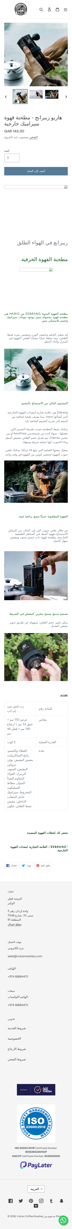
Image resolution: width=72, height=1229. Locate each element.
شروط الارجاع (17, 1049)
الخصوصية (14, 1038)
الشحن (33, 137)
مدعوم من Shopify (54, 1216)
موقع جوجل (15, 924)
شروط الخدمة (17, 1028)
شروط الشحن (17, 1059)
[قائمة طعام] (65, 9)
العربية (35, 1189)
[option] (20, 96)
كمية (6, 150)
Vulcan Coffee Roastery (30, 1216)
